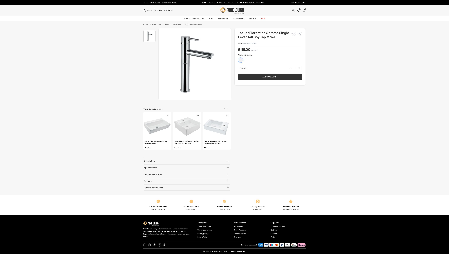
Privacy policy (202, 234)
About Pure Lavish (204, 226)
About (145, 3)
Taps (211, 18)
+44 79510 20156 (165, 10)
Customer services (278, 226)
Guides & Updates (169, 3)
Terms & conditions (204, 230)
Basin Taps (177, 25)
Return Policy (202, 237)
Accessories (238, 18)
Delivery (274, 230)
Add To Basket (270, 77)
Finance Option (240, 234)
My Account (238, 226)
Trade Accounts (240, 230)
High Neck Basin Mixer (193, 25)
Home (145, 25)
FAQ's (273, 237)
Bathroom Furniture (194, 18)
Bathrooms (156, 25)
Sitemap (237, 237)
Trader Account (298, 3)
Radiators (223, 18)
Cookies (274, 234)
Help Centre (155, 3)
